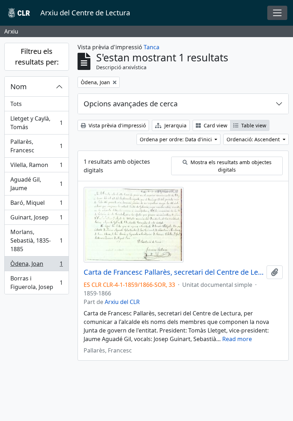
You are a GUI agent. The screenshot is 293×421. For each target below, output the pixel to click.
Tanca (151, 47)
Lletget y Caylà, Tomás (36, 123)
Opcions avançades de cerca (131, 103)
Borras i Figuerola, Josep (36, 282)
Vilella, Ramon (36, 166)
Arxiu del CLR (122, 302)
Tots (16, 104)
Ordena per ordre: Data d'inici (176, 139)
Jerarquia (175, 125)
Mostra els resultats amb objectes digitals (230, 166)
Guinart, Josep (36, 219)
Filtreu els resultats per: (37, 56)
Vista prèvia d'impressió (116, 125)
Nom (18, 86)
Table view (253, 125)
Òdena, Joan (36, 265)
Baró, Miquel (36, 204)
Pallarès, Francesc (36, 146)
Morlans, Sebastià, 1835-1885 (36, 240)
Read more (237, 339)
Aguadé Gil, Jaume (36, 184)
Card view (214, 125)
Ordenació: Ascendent (254, 139)
